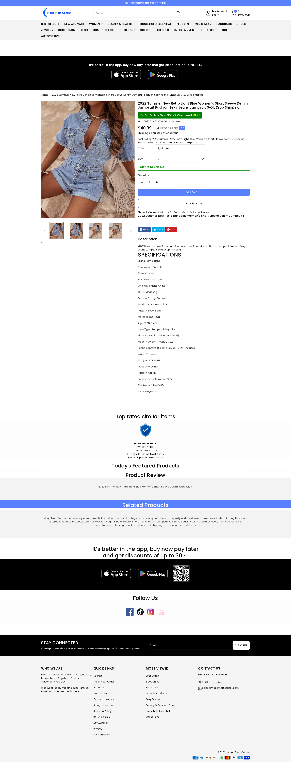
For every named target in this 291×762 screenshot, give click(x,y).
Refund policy (101, 717)
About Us (98, 687)
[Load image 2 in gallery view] (76, 230)
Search (97, 675)
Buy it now (194, 203)
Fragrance (152, 687)
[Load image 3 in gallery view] (96, 230)
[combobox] (139, 13)
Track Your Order (103, 681)
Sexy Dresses (154, 699)
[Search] (178, 13)
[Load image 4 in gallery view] (115, 230)
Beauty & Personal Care (160, 705)
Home (44, 94)
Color (141, 148)
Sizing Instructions (104, 705)
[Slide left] (44, 230)
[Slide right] (131, 230)
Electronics (152, 681)
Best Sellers (153, 675)
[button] (241, 13)
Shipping (143, 133)
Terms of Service (103, 699)
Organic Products (156, 693)
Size (140, 158)
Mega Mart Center (239, 752)
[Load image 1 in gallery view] (56, 230)
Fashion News (101, 734)
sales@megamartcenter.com (220, 688)
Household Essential (158, 711)
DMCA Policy (100, 723)
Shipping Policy (102, 711)
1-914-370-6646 (212, 682)
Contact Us (100, 693)
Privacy (97, 728)
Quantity (143, 175)
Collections (152, 717)
